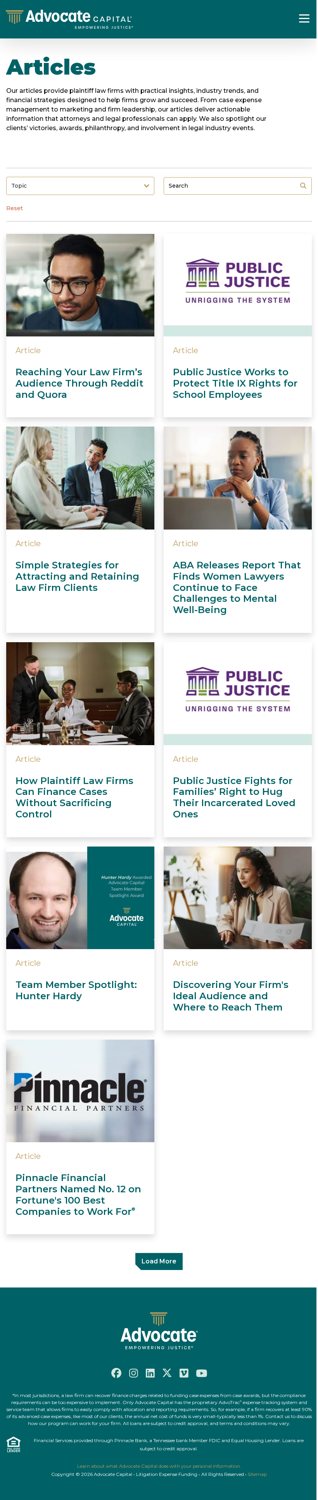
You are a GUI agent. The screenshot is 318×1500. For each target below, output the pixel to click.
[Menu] (304, 18)
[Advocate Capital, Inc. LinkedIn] (150, 1373)
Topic (19, 185)
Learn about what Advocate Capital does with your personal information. (159, 1466)
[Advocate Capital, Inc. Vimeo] (184, 1373)
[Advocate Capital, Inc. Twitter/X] (167, 1373)
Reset (14, 208)
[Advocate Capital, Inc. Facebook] (116, 1373)
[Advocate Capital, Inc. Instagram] (133, 1373)
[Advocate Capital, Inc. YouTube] (201, 1373)
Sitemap (257, 1474)
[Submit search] (303, 186)
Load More (159, 1261)
